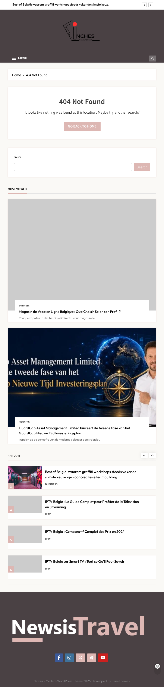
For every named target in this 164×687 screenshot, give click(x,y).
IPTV (48, 514)
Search (18, 157)
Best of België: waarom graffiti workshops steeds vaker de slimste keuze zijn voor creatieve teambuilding (61, 4)
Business (24, 305)
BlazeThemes (120, 681)
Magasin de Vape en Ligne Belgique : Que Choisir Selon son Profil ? (70, 311)
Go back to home (82, 126)
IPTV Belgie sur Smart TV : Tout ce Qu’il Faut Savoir (84, 561)
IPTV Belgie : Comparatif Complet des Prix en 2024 (85, 531)
